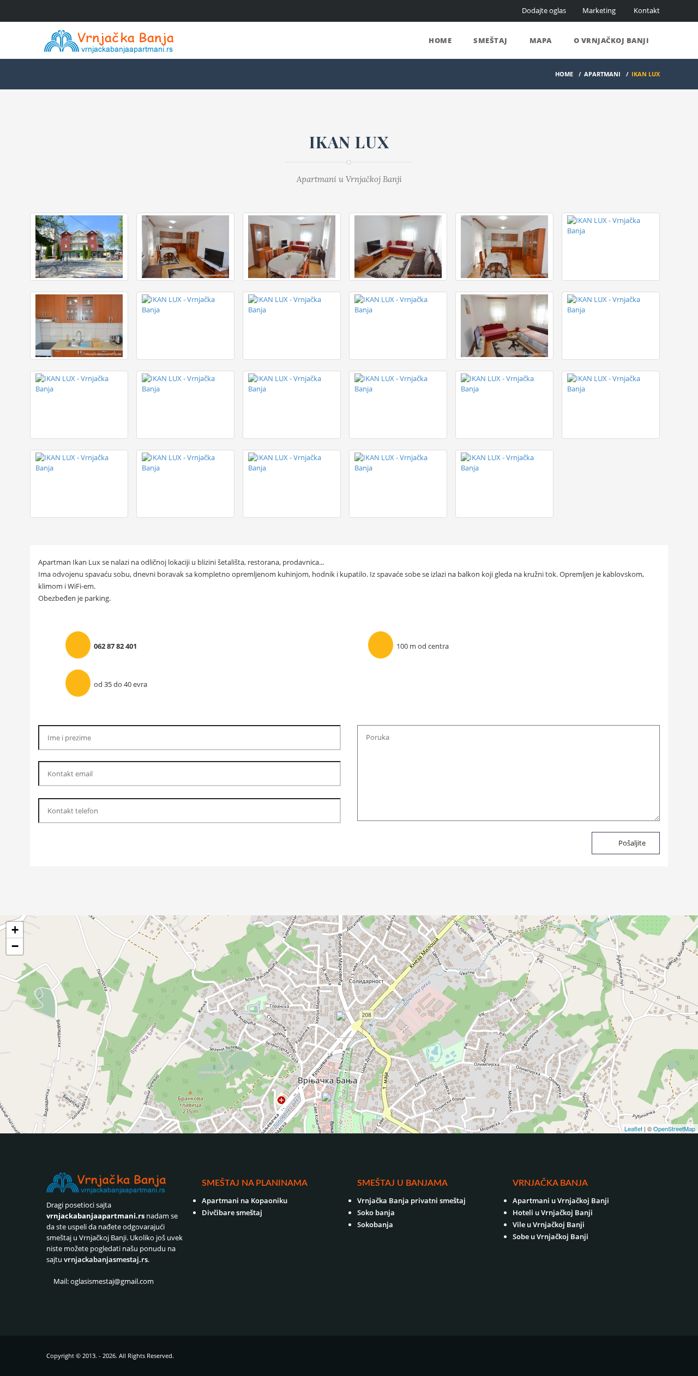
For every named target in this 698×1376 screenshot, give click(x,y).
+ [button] (15, 930)
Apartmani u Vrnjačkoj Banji (561, 1200)
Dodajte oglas (544, 10)
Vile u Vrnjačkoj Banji (549, 1224)
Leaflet (633, 1128)
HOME (564, 74)
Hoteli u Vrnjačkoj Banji (553, 1212)
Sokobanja (375, 1224)
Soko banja (376, 1212)
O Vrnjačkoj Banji (611, 40)
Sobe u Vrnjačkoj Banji (550, 1236)
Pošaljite (631, 843)
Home (440, 40)
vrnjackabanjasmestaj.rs (106, 1259)
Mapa (540, 40)
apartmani (602, 74)
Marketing (599, 10)
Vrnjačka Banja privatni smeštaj (411, 1200)
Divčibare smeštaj (232, 1212)
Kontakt (647, 10)
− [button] (15, 946)
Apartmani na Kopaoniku (244, 1200)
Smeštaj (490, 40)
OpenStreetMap (674, 1128)
